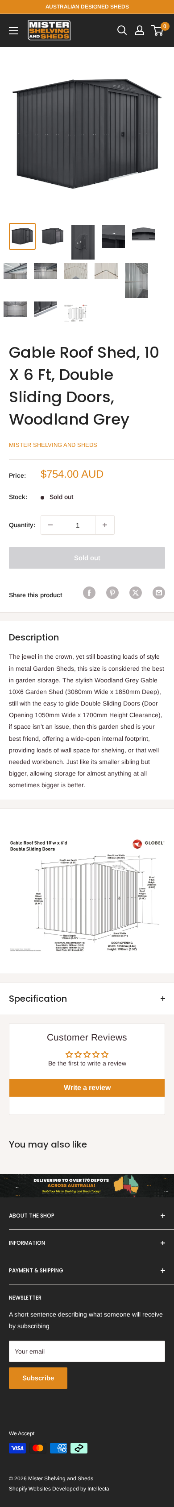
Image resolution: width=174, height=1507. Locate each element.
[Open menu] (13, 30)
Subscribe (38, 1378)
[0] (157, 30)
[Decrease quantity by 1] (50, 525)
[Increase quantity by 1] (104, 525)
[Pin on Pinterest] (112, 592)
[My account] (139, 30)
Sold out (87, 558)
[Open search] (122, 30)
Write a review (87, 1087)
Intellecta (98, 1489)
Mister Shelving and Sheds (53, 445)
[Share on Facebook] (89, 592)
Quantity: (22, 524)
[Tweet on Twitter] (135, 592)
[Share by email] (159, 592)
